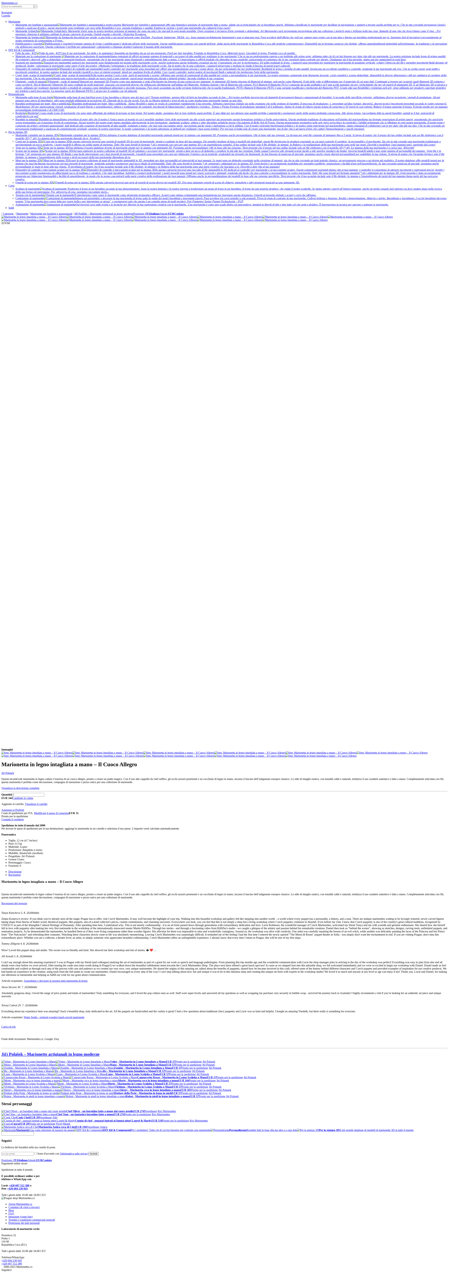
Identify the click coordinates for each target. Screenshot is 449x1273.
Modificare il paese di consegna (51, 813)
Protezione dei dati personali (24, 1222)
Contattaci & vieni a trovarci (24, 1207)
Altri (54, 1117)
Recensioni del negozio (14, 903)
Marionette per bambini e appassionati (51, 213)
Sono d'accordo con (63, 1153)
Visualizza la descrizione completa (20, 788)
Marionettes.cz (9, 2)
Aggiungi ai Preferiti (12, 809)
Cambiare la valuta (22, 798)
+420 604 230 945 (17, 1188)
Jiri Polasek (7, 773)
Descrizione (15, 871)
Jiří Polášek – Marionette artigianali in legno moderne (103, 213)
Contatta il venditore (12, 819)
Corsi (11, 185)
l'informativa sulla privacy (74, 1153)
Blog (11, 1210)
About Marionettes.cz (20, 1204)
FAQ (11, 1213)
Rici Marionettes (167, 1111)
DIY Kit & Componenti (21, 50)
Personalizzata (16, 94)
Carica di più (8, 1026)
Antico (103, 1126)
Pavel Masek (63, 1123)
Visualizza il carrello (36, 804)
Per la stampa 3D (17, 132)
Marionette (14, 21)
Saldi (11, 207)
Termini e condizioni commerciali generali (31, 1219)
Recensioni (14, 874)
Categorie (8, 213)
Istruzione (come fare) (20, 1216)
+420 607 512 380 (19, 1185)
